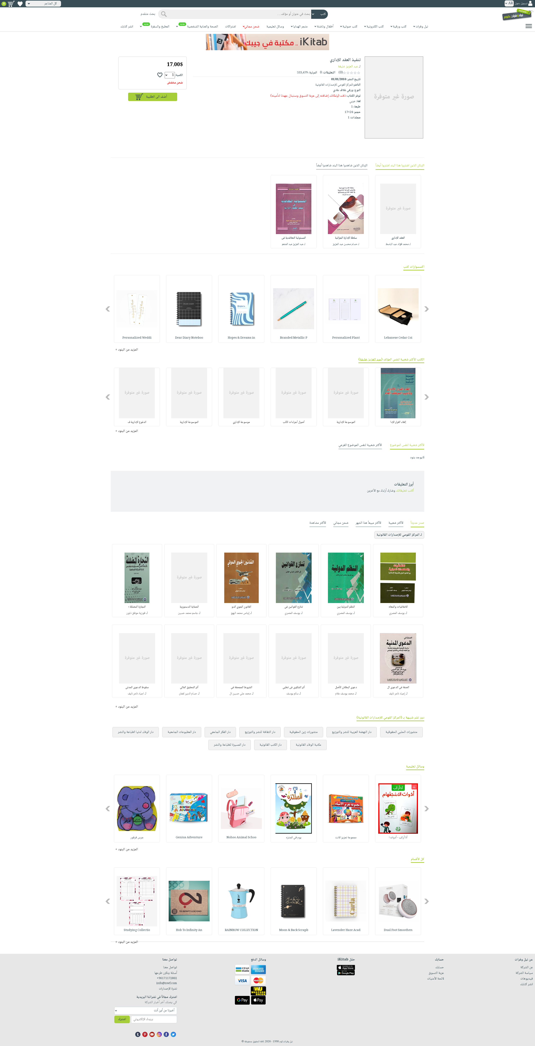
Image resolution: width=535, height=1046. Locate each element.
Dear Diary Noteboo (189, 338)
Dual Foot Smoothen (398, 930)
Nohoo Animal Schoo (241, 837)
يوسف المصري (397, 613)
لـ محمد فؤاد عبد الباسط (398, 244)
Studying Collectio (137, 930)
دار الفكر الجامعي (220, 732)
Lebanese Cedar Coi (398, 338)
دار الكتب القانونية (271, 745)
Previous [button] (426, 308)
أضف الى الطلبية (156, 97)
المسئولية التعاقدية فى (294, 238)
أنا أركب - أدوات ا (398, 837)
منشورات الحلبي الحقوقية (401, 732)
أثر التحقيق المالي (189, 687)
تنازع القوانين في (293, 606)
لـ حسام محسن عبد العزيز (346, 244)
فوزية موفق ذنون (135, 613)
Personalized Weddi (137, 338)
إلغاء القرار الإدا (398, 422)
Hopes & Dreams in (241, 338)
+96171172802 (167, 978)
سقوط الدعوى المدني (137, 687)
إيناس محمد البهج (240, 613)
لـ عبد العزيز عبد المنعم (293, 244)
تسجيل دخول (521, 3)
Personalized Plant (346, 338)
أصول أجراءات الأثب (293, 422)
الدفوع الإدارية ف (137, 422)
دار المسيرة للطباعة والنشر (229, 745)
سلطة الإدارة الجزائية (346, 238)
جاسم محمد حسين (188, 613)
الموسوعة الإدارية (346, 422)
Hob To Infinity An (189, 930)
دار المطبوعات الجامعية (182, 732)
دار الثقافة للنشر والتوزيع (260, 732)
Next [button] (108, 308)
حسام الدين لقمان (188, 693)
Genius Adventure (189, 837)
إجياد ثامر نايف (397, 693)
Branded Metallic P (293, 338)
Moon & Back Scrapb (293, 930)
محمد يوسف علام (344, 693)
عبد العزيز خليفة (348, 66)
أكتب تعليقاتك (405, 491)
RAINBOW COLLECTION (241, 930)
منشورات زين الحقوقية (303, 732)
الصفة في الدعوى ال (398, 687)
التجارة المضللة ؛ (137, 606)
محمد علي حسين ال (240, 693)
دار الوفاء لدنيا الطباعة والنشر (135, 732)
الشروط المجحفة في (241, 687)
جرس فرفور (137, 837)
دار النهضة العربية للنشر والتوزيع (351, 732)
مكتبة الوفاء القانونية (308, 745)
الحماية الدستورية (189, 606)
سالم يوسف (292, 693)
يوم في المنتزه (293, 837)
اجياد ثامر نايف (136, 693)
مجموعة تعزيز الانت (346, 837)
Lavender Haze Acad (345, 930)
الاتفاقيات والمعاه (398, 606)
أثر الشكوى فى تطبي (294, 687)
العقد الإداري (398, 238)
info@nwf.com (166, 983)
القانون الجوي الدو (241, 606)
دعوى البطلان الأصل (346, 687)
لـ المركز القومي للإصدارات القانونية (399, 535)
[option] (398, 211)
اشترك (122, 1019)
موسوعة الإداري (241, 422)
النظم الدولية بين (346, 606)
